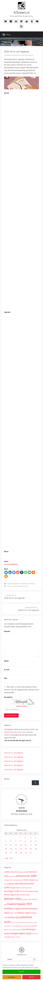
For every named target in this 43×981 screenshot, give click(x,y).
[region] (21, 971)
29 (21, 852)
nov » (11, 858)
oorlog (14, 917)
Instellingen (11, 977)
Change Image (21, 706)
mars (14, 586)
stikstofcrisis (10, 926)
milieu (13, 913)
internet (24, 891)
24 (31, 849)
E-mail (7, 670)
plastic (13, 922)
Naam (7, 661)
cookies (36, 967)
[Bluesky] (6, 572)
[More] (6, 576)
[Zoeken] (35, 782)
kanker (33, 891)
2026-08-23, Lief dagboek (13, 757)
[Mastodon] (14, 572)
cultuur (13, 883)
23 (26, 849)
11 (35, 841)
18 (36, 845)
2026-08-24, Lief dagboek (13, 753)
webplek (32, 729)
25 (36, 849)
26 (6, 852)
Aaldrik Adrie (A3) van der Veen (15, 732)
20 (11, 849)
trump (26, 586)
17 (31, 845)
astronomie (26, 875)
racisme (21, 922)
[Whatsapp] (25, 572)
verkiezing (16, 929)
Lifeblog (32, 584)
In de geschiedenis (11, 564)
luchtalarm (26, 899)
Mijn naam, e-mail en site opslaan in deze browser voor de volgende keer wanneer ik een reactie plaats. (21, 689)
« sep (6, 858)
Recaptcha (8, 697)
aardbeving (11, 872)
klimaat (12, 898)
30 (26, 852)
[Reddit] (18, 572)
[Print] (33, 572)
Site (5, 678)
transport (27, 926)
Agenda (9, 584)
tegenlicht (20, 586)
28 (16, 852)
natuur (23, 912)
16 (26, 845)
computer (17, 880)
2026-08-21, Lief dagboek (13, 765)
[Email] (29, 572)
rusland (29, 922)
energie (15, 888)
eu (22, 888)
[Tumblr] (21, 572)
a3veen (30, 55)
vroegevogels (20, 933)
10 (31, 841)
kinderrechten (22, 895)
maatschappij (19, 904)
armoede (11, 876)
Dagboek (16, 584)
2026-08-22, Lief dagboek (13, 761)
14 (16, 845)
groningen (11, 891)
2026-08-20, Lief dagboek (13, 770)
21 (16, 849)
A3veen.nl (21, 12)
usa (10, 929)
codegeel (8, 880)
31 (31, 852)
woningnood (9, 937)
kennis (9, 895)
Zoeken (7, 779)
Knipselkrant (24, 584)
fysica (28, 888)
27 (11, 852)
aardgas (22, 872)
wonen (35, 933)
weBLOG (7, 735)
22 (21, 849)
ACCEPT (21, 972)
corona (9, 586)
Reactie (7, 631)
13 (11, 845)
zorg (17, 937)
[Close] (41, 963)
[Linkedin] (10, 572)
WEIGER (31, 977)
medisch (12, 908)
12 (6, 845)
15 (21, 845)
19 (6, 849)
